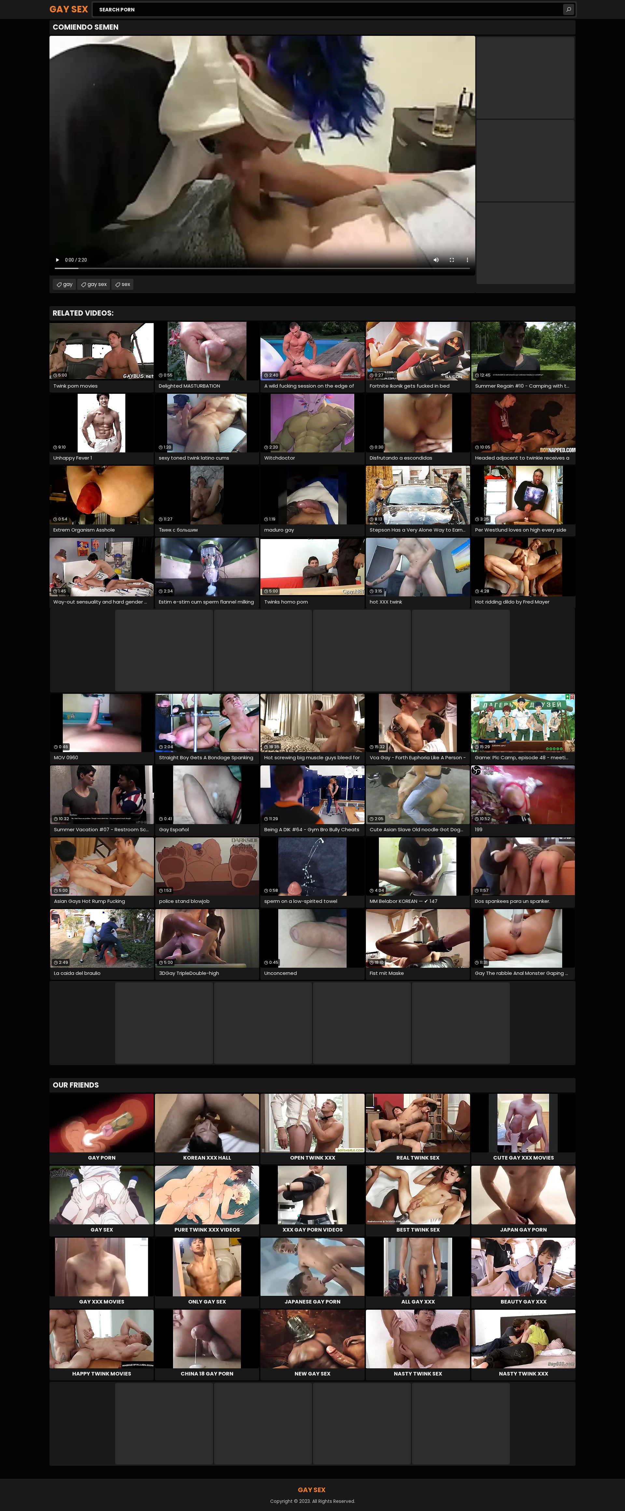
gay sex (97, 284)
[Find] (568, 9)
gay (68, 284)
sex (126, 284)
